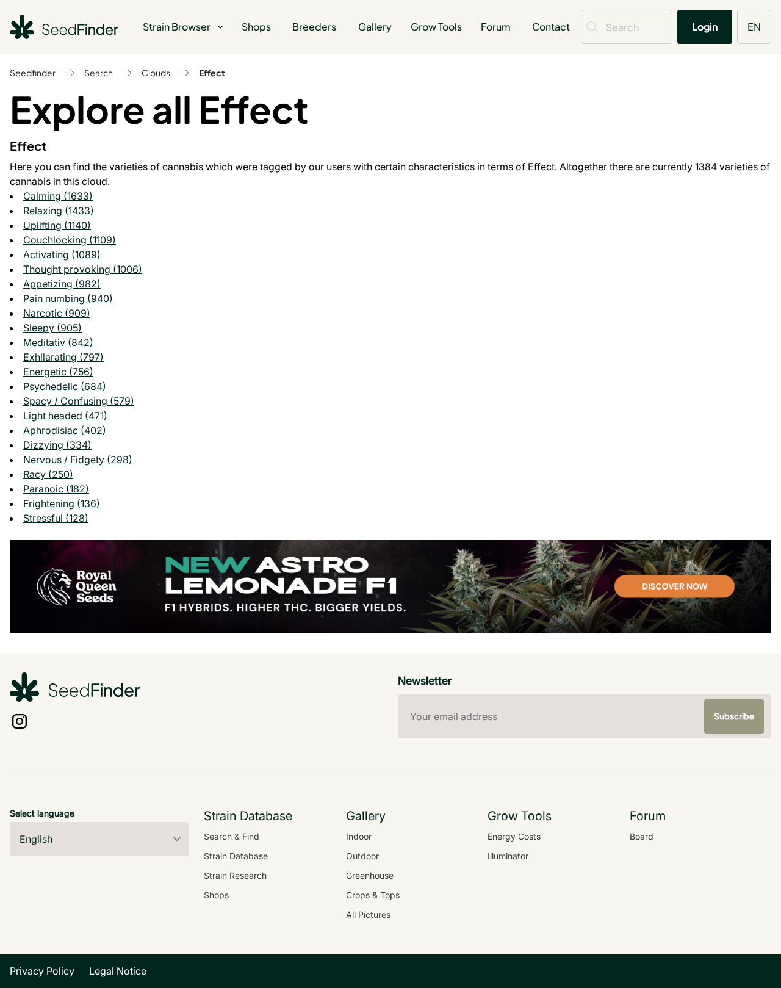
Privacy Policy (42, 971)
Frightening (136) (61, 503)
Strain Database (236, 856)
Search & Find (231, 836)
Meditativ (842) (58, 342)
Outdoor (362, 856)
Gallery (375, 26)
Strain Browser (177, 26)
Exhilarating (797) (63, 357)
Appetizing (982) (62, 284)
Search (98, 72)
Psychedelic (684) (64, 386)
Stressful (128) (55, 518)
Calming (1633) (58, 196)
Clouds (156, 72)
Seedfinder (33, 72)
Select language (42, 813)
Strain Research (235, 875)
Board (641, 836)
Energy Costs (514, 836)
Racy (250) (48, 474)
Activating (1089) (62, 254)
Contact (551, 26)
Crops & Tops (373, 895)
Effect (212, 72)
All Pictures (368, 914)
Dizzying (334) (57, 445)
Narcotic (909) (56, 313)
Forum (496, 26)
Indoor (359, 836)
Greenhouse (370, 875)
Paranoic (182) (56, 489)
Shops (256, 26)
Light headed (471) (65, 415)
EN (754, 26)
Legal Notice (117, 971)
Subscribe (734, 716)
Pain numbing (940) (68, 298)
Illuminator (508, 856)
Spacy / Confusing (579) (78, 401)
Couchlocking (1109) (69, 240)
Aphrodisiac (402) (64, 430)
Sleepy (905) (52, 328)
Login (705, 26)
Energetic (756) (58, 372)
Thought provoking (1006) (82, 269)
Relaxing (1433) (58, 210)
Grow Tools (436, 26)
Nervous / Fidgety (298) (77, 459)
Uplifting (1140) (57, 225)
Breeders (314, 26)
